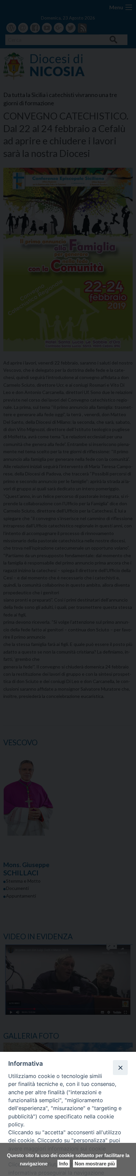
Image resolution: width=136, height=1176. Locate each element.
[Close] (120, 1067)
